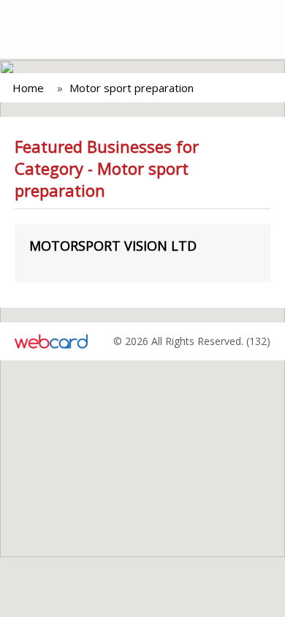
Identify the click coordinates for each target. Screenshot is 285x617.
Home (28, 87)
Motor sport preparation (131, 87)
